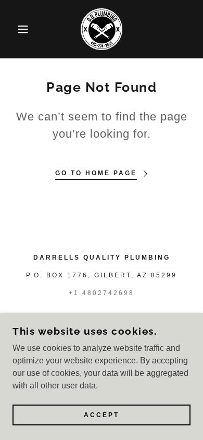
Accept (101, 415)
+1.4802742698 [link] (101, 293)
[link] (101, 29)
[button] (15, 29)
